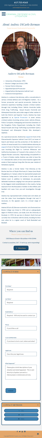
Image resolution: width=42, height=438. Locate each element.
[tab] (21, 272)
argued (28, 137)
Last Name (8, 299)
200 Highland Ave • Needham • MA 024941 (21, 5)
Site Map (36, 436)
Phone (7, 324)
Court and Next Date (10, 337)
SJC (2, 159)
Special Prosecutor (21, 117)
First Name (8, 286)
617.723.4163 (21, 2)
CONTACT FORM (10, 272)
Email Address (9, 312)
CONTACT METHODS (12, 405)
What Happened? (10, 363)
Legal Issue (8, 350)
